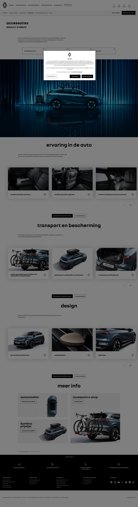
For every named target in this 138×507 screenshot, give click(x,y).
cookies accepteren (87, 76)
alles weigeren (75, 76)
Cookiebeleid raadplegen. (76, 72)
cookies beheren (51, 76)
